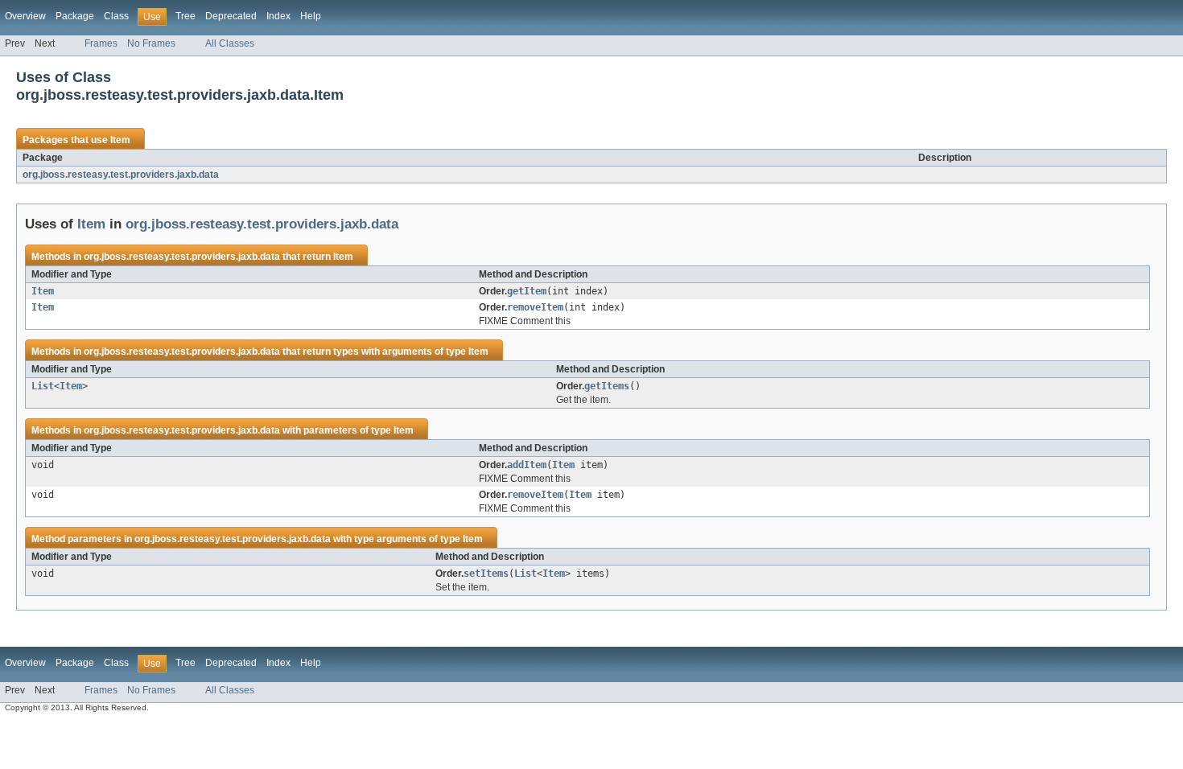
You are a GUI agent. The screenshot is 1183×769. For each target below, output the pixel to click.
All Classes (229, 43)
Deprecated (231, 16)
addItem (526, 465)
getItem (526, 291)
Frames (100, 43)
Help (310, 16)
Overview (25, 16)
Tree (185, 16)
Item (120, 140)
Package (75, 16)
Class (116, 16)
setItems (486, 573)
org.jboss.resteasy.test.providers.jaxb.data (121, 174)
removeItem (535, 307)
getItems (606, 386)
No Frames (151, 43)
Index (278, 16)
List (42, 386)
